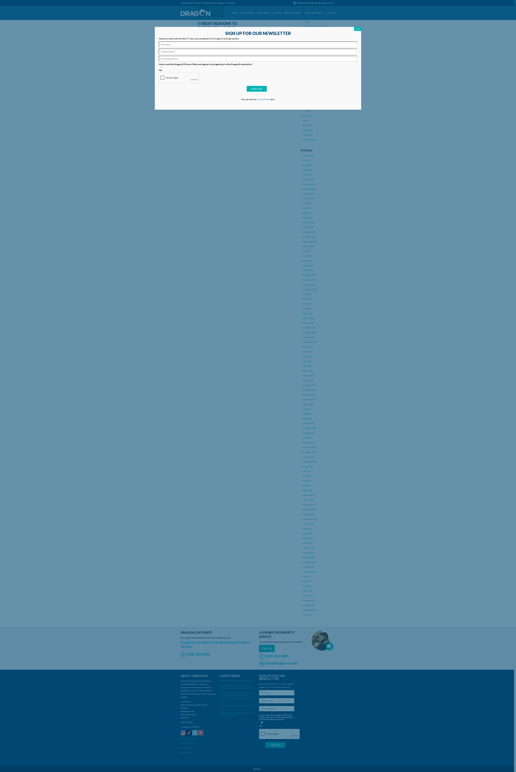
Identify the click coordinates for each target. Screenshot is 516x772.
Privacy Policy (263, 99)
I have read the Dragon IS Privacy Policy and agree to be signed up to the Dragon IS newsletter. (206, 64)
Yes (160, 70)
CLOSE (357, 29)
